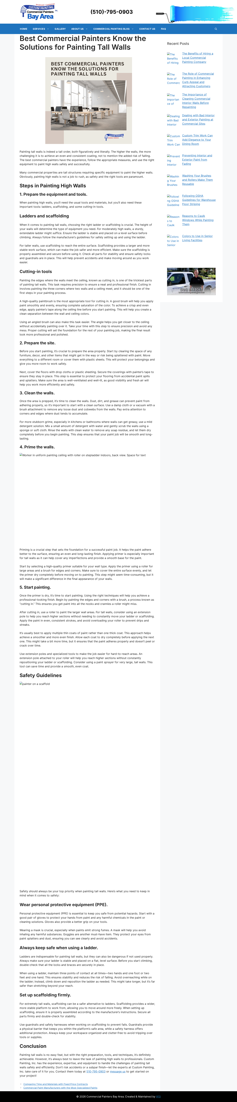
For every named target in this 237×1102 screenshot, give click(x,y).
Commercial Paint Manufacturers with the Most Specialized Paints (60, 1087)
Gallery (60, 28)
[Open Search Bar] (216, 29)
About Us (77, 28)
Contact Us (147, 28)
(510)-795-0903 (111, 12)
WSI (158, 1096)
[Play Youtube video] (191, 281)
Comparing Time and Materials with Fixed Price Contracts (55, 1084)
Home (23, 28)
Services (39, 28)
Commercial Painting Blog (111, 28)
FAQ (163, 28)
